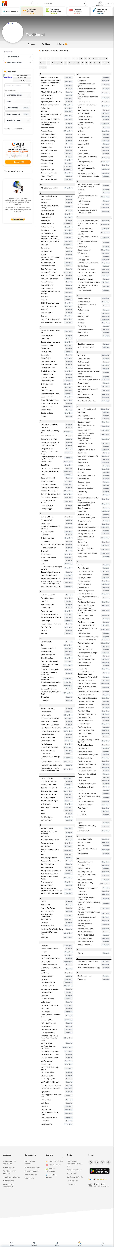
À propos (31, 44)
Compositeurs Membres (30, 1162)
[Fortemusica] (90, 1185)
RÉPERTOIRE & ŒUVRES (14, 95)
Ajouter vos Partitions (32, 1167)
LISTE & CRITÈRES (17, 108)
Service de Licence (32, 1171)
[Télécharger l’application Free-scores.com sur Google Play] (100, 1171)
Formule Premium (31, 1174)
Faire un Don (29, 1178)
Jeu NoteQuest (72, 1181)
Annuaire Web (72, 1173)
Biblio (57, 1245)
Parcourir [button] (34, 1245)
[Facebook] (90, 1162)
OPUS (9, 101)
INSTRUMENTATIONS (14, 120)
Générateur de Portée (75, 1177)
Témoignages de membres (9, 1172)
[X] (102, 1162)
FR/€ (109, 3)
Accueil (11, 1245)
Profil (102, 1245)
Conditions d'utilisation (11, 1177)
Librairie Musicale (55, 1165)
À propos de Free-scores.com (10, 1162)
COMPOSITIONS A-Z (17, 114)
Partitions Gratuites (56, 1161)
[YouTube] (96, 1162)
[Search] (29, 85)
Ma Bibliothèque (13, 57)
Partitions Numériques (51, 1169)
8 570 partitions (22, 75)
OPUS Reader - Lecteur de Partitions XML (74, 1163)
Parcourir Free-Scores (14, 62)
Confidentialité (8, 1181)
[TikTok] (108, 1162)
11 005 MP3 (22, 78)
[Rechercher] (84, 3)
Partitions (46, 44)
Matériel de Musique (51, 1176)
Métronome (71, 1184)
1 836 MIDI (22, 80)
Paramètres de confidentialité (8, 1185)
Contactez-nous (9, 1167)
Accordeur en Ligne (74, 1170)
